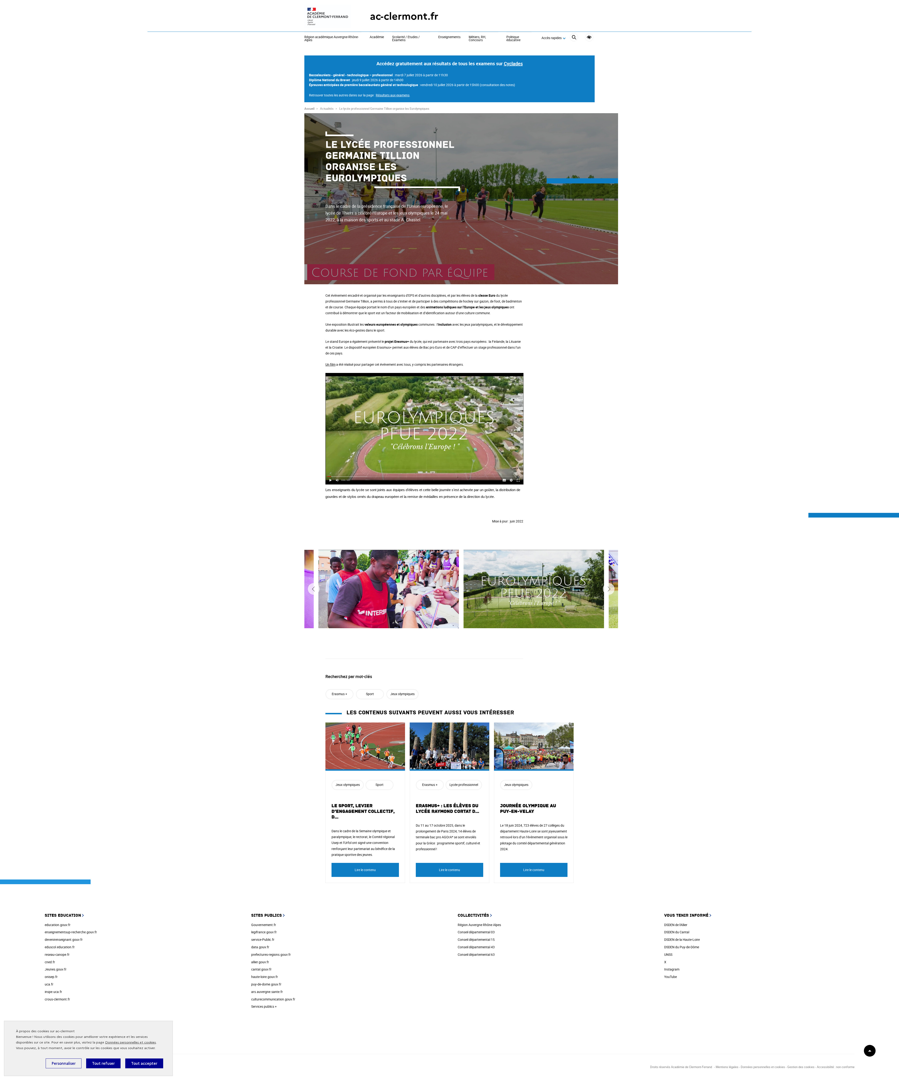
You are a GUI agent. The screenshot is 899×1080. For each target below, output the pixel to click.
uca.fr (49, 984)
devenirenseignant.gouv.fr (64, 939)
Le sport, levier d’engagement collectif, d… (363, 811)
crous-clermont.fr (57, 999)
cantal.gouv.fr (261, 969)
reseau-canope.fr (57, 954)
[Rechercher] (574, 38)
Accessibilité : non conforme (836, 1067)
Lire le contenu (365, 870)
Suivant (609, 589)
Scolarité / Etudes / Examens (406, 39)
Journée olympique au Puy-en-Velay (528, 808)
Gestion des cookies (800, 1067)
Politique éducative (513, 39)
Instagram (671, 969)
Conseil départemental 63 (476, 954)
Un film (330, 364)
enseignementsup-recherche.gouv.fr (71, 932)
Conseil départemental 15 (476, 939)
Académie (377, 37)
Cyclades (513, 63)
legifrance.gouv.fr (264, 932)
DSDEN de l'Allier (675, 925)
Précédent (314, 589)
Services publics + (264, 1006)
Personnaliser (64, 1063)
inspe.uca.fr (53, 991)
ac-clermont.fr (404, 16)
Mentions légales (727, 1067)
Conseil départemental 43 (476, 947)
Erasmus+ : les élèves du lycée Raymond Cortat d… (447, 808)
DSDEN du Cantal (676, 932)
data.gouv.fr (260, 947)
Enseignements (449, 37)
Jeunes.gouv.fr (55, 969)
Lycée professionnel (464, 784)
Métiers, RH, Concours (477, 39)
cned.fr (50, 962)
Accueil (309, 108)
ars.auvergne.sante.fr (267, 991)
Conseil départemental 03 (476, 932)
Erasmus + (339, 694)
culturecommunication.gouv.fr (273, 999)
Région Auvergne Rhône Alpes (479, 925)
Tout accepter (144, 1063)
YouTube (670, 976)
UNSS (668, 954)
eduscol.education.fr (60, 947)
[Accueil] (327, 16)
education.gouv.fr (57, 925)
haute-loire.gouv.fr (264, 976)
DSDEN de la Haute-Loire (682, 939)
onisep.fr (51, 976)
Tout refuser (103, 1063)
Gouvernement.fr (263, 925)
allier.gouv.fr (260, 962)
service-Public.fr (262, 939)
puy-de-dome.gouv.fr (266, 984)
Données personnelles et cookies (130, 1042)
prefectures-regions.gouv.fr (271, 954)
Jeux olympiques (402, 694)
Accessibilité (589, 37)
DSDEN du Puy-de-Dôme (681, 947)
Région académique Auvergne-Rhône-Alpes (331, 39)
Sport (370, 694)
